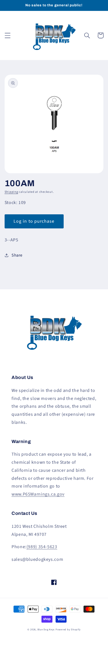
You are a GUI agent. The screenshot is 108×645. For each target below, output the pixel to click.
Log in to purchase (34, 221)
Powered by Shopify (68, 629)
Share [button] (17, 255)
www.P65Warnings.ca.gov (38, 494)
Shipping (11, 192)
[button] (7, 35)
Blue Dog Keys (46, 629)
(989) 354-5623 (41, 547)
